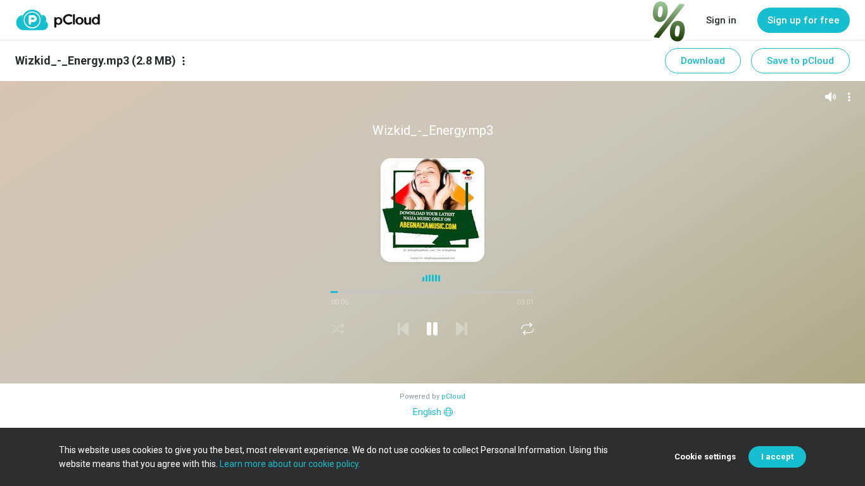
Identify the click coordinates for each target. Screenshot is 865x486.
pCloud (453, 396)
